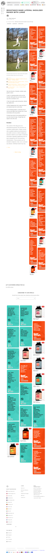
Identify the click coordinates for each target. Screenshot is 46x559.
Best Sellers (10, 4)
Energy (23, 4)
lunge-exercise (15, 23)
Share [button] (9, 147)
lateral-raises (9, 23)
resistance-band (21, 23)
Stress (39, 4)
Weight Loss (34, 4)
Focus (28, 4)
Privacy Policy (42, 550)
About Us (22, 488)
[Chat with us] (42, 3)
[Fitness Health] (3, 3)
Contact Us (23, 497)
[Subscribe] (34, 298)
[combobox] (14, 3)
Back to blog (18, 152)
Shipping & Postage (24, 493)
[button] (44, 3)
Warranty (22, 495)
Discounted (17, 4)
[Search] (19, 2)
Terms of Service (34, 550)
